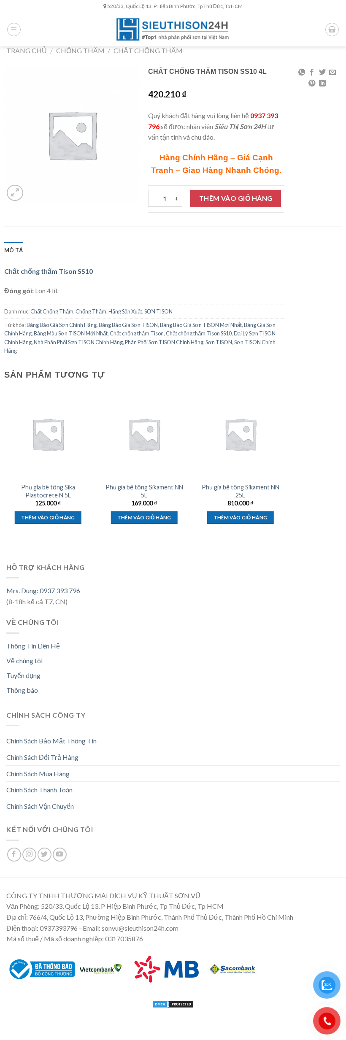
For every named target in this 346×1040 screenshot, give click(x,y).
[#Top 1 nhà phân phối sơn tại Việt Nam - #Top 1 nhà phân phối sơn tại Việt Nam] (173, 29)
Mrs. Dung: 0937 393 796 (43, 590)
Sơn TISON (218, 342)
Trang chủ (26, 50)
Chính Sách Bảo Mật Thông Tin (51, 741)
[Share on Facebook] (311, 72)
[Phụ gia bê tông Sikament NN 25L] (240, 434)
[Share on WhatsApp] (301, 72)
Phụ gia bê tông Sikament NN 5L (144, 491)
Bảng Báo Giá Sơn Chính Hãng (62, 324)
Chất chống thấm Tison (137, 333)
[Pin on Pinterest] (311, 83)
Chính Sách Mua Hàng (38, 774)
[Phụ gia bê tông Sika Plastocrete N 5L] (48, 434)
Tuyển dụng (23, 675)
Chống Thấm (80, 50)
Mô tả (13, 250)
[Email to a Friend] (332, 72)
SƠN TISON (158, 311)
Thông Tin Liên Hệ (33, 646)
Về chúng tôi (24, 660)
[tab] (13, 250)
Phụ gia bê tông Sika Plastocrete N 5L (48, 491)
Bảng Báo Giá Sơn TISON (128, 324)
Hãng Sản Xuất (125, 311)
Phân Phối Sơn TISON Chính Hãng (164, 342)
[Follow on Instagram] (29, 855)
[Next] (284, 464)
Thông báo (22, 690)
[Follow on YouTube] (60, 855)
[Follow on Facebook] (14, 855)
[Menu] (14, 29)
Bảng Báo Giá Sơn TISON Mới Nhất (201, 324)
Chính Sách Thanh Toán (39, 790)
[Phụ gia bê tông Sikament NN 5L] (144, 434)
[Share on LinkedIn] (322, 83)
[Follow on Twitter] (44, 855)
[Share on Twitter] (322, 72)
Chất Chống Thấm (148, 50)
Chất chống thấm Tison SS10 (199, 333)
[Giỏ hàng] (332, 29)
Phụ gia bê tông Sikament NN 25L (240, 491)
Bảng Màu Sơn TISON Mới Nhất (71, 333)
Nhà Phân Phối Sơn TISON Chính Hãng (78, 342)
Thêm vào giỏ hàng (236, 198)
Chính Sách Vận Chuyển (40, 806)
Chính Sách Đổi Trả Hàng (42, 757)
